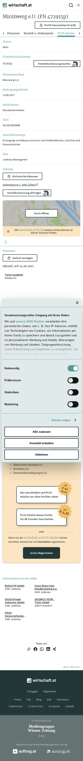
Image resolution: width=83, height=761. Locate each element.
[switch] (73, 380)
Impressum (63, 699)
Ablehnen (41, 454)
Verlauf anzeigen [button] (22, 258)
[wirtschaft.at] (17, 5)
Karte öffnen (41, 213)
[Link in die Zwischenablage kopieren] (28, 649)
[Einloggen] (78, 5)
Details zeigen (61, 420)
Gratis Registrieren (41, 553)
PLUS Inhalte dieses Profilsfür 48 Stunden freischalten (43, 515)
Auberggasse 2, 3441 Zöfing (19, 184)
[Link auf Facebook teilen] (35, 649)
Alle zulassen (42, 431)
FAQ (28, 699)
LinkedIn (69, 706)
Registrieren (49, 691)
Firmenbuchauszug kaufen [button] (54, 63)
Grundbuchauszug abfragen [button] (24, 193)
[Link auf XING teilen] (54, 649)
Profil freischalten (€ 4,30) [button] (60, 25)
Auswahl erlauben (41, 443)
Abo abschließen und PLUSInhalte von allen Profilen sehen (43, 492)
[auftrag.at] (24, 753)
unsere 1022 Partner (30, 321)
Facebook (54, 706)
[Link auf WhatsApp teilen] (42, 649)
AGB (49, 699)
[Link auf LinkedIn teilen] (48, 649)
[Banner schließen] (77, 302)
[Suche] (71, 5)
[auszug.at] (58, 753)
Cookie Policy (35, 706)
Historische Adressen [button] (25, 176)
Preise (17, 699)
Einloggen (32, 691)
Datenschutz (16, 706)
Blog (38, 699)
